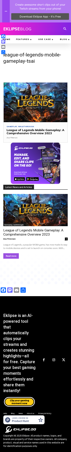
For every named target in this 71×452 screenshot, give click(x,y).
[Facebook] (44, 360)
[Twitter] (63, 360)
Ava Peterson (12, 138)
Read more (11, 256)
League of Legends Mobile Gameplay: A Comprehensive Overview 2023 (35, 131)
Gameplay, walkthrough (20, 126)
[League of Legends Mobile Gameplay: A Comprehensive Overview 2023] (35, 102)
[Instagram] (54, 360)
